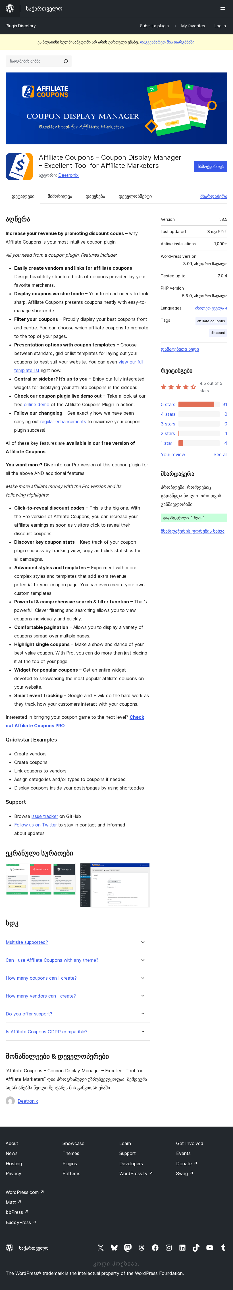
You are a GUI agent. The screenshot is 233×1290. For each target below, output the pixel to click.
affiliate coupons (211, 321)
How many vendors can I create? (41, 996)
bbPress (17, 1212)
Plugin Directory (21, 25)
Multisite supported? (27, 942)
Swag (185, 1173)
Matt (14, 1202)
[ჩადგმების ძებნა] (66, 61)
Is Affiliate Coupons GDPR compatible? (47, 1032)
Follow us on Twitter (35, 825)
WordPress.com (25, 1192)
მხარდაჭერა (213, 196)
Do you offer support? (29, 1014)
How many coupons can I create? (41, 978)
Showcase (73, 1143)
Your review (173, 454)
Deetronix (68, 175)
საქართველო (34, 1248)
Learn (125, 1143)
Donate (186, 1163)
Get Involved (189, 1143)
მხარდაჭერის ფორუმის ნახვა (192, 531)
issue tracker (45, 816)
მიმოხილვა (60, 196)
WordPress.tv (136, 1173)
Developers (131, 1163)
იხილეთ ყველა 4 (211, 308)
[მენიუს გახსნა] (224, 8)
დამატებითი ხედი (180, 349)
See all (220, 454)
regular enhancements (63, 421)
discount (218, 333)
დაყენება (95, 196)
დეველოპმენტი (135, 196)
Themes (71, 1153)
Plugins (70, 1163)
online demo (36, 404)
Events (183, 1153)
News (12, 1153)
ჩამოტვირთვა (211, 166)
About (12, 1143)
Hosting (14, 1163)
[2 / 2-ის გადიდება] (142, 871)
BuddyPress (21, 1222)
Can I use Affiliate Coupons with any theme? (52, 960)
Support (127, 1153)
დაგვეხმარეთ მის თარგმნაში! (167, 42)
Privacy (13, 1173)
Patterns (71, 1173)
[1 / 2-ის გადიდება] (68, 871)
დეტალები (23, 196)
